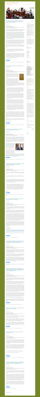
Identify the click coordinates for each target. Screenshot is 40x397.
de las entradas (28, 61)
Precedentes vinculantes (28, 71)
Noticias (18, 304)
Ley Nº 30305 (18, 339)
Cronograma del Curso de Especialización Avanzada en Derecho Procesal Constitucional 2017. (15, 232)
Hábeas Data (32, 67)
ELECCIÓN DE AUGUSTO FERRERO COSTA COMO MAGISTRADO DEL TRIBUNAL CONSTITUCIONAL (14, 129)
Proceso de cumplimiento (30, 73)
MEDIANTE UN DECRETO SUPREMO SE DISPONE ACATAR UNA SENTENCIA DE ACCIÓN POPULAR (15, 308)
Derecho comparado (29, 66)
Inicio (6, 6)
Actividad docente (13, 237)
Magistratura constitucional (29, 69)
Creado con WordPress (8, 394)
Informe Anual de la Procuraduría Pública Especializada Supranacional (17, 297)
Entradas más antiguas (8, 392)
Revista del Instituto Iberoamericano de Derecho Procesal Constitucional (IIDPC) (30, 81)
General (12, 388)
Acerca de (9, 6)
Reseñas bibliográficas (13, 124)
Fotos (27, 53)
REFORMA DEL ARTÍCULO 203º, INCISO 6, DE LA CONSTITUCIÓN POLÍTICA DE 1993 (15, 332)
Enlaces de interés (16, 304)
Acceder (27, 60)
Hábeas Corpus (20, 124)
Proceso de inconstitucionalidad (19, 194)
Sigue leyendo (7, 354)
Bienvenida (30, 84)
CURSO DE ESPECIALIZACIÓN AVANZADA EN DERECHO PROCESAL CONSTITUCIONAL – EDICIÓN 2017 (15, 199)
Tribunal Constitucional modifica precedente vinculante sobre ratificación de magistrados (30, 93)
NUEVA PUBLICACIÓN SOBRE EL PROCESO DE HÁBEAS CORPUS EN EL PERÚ (15, 66)
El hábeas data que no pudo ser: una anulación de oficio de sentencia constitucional (30, 79)
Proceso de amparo (29, 72)
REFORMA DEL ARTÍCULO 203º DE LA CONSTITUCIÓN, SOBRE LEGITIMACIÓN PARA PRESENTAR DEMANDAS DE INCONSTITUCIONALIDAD (15, 164)
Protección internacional (29, 75)
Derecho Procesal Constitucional (12, 2)
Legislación (12, 194)
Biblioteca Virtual (12, 304)
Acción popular (28, 66)
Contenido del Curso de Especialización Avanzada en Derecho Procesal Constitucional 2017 (15, 230)
